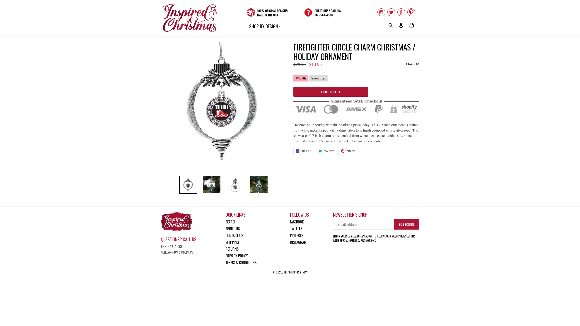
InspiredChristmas (296, 272)
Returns (232, 249)
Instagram (298, 242)
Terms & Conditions (240, 262)
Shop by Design (266, 26)
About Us (232, 228)
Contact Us (234, 235)
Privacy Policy (236, 256)
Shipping (232, 242)
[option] (188, 185)
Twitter (296, 228)
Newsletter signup (350, 214)
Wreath (301, 78)
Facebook (297, 222)
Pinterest (297, 235)
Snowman (318, 78)
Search (230, 222)
